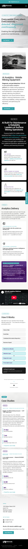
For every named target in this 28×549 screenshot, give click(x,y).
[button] (26, 6)
